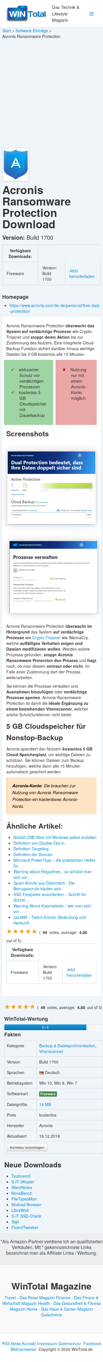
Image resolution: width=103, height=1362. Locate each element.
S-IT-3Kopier (22, 1182)
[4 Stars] (28, 931)
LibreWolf (20, 1210)
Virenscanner (51, 1051)
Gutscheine (51, 1314)
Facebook (92, 1343)
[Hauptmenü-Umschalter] (91, 13)
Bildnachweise (23, 1349)
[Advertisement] (51, 93)
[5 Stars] (34, 931)
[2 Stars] (15, 931)
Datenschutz (69, 1343)
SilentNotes (21, 1187)
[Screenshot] (51, 488)
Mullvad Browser (26, 1204)
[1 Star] (9, 931)
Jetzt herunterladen (82, 273)
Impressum (47, 1343)
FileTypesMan (24, 1199)
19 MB (45, 1104)
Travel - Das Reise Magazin (30, 1297)
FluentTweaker (24, 1227)
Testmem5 (21, 1176)
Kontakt (29, 1343)
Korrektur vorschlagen (27, 1147)
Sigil (15, 1221)
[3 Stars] (22, 931)
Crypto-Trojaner (46, 637)
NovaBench (21, 1193)
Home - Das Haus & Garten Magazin (60, 1309)
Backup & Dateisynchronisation (67, 1045)
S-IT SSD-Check (26, 1216)
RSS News (11, 1343)
